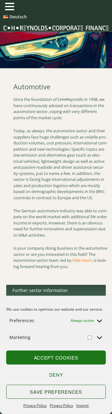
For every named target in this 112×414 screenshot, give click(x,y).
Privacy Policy (35, 405)
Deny (56, 374)
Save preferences (56, 391)
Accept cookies (56, 357)
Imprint (82, 405)
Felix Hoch (82, 260)
